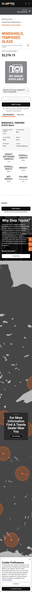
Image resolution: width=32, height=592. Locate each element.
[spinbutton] (16, 98)
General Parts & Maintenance (11, 22)
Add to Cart (16, 104)
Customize (16, 583)
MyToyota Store (7, 19)
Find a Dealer (16, 436)
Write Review (16, 208)
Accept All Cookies (16, 588)
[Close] (30, 559)
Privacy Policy (7, 580)
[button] (3, 98)
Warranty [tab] (20, 115)
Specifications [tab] (8, 115)
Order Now (16, 256)
